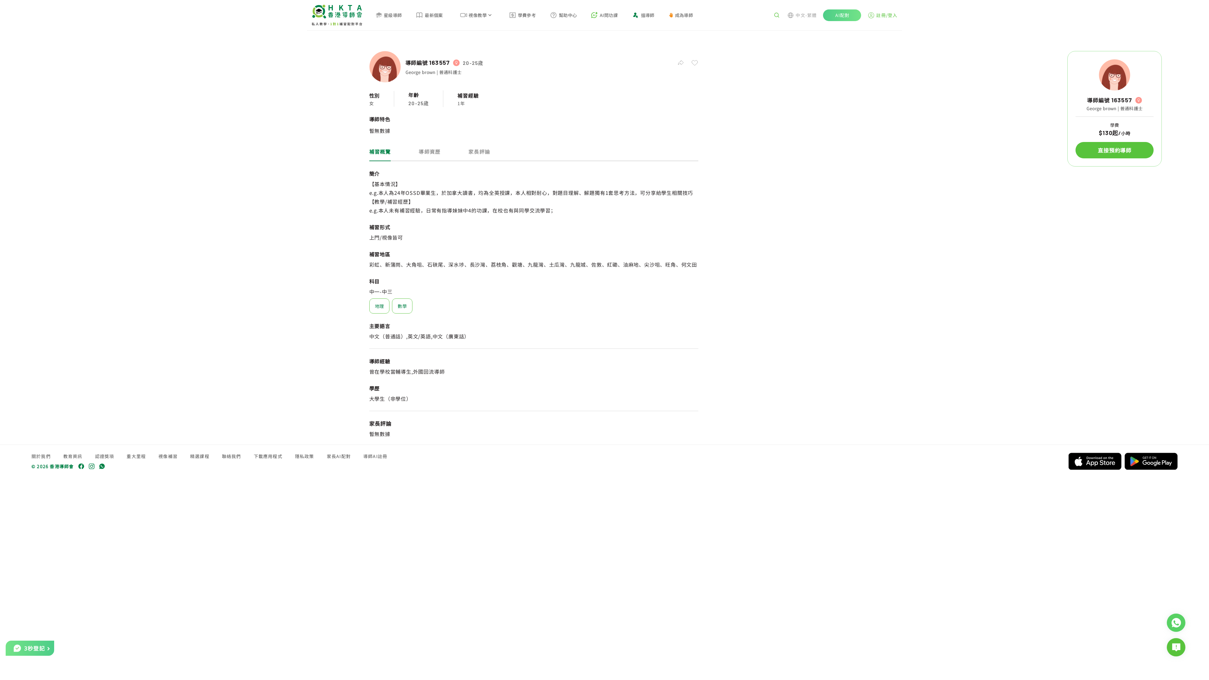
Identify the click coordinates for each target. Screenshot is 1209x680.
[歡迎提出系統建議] (1176, 647)
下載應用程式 (268, 456)
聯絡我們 (231, 456)
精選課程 (199, 456)
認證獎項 (104, 456)
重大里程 (136, 456)
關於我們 (41, 456)
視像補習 (168, 456)
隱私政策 (304, 456)
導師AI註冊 (375, 456)
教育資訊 (72, 456)
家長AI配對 (339, 456)
